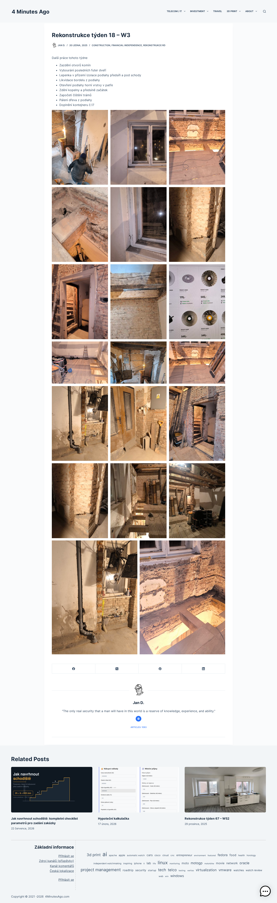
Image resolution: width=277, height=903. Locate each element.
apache (113, 855)
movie (220, 863)
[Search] (264, 11)
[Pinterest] (160, 669)
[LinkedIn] (203, 669)
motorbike (209, 863)
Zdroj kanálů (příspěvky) (56, 861)
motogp (197, 863)
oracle (244, 863)
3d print (94, 855)
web (161, 876)
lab (149, 863)
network (232, 863)
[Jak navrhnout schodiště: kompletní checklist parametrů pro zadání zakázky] (51, 789)
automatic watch (136, 855)
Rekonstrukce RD (154, 45)
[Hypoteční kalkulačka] (138, 789)
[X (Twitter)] (117, 669)
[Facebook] (73, 669)
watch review (254, 870)
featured (212, 855)
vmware (225, 870)
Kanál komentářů (62, 866)
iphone (138, 863)
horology (251, 855)
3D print (232, 11)
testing (182, 870)
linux (163, 862)
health (241, 855)
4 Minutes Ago (30, 11)
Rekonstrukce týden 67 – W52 (207, 818)
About (249, 11)
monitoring (175, 863)
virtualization (206, 870)
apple (122, 855)
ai (105, 854)
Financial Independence (127, 45)
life (154, 863)
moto (185, 863)
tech (162, 869)
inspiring (127, 863)
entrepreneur (184, 855)
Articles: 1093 (139, 727)
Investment (197, 11)
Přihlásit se (66, 856)
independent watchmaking (107, 863)
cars (150, 855)
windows (177, 876)
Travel (217, 11)
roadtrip (128, 870)
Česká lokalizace (62, 871)
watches (238, 870)
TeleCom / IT (174, 11)
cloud (165, 855)
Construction (101, 45)
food (233, 855)
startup (152, 870)
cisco (158, 855)
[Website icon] (138, 719)
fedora (223, 855)
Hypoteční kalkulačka (113, 818)
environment (200, 855)
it (144, 863)
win (166, 876)
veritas (190, 870)
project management (101, 869)
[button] (265, 891)
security (140, 870)
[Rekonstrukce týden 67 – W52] (225, 789)
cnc (172, 855)
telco (172, 870)
